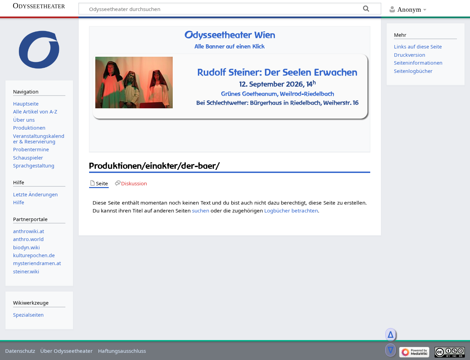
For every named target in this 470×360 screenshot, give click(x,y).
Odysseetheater (39, 6)
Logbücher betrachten (291, 210)
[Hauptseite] (39, 48)
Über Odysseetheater (66, 350)
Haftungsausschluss (122, 350)
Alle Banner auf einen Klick (230, 46)
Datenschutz (20, 350)
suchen (200, 210)
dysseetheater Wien (230, 35)
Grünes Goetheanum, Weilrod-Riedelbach (277, 93)
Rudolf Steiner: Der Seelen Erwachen (277, 72)
